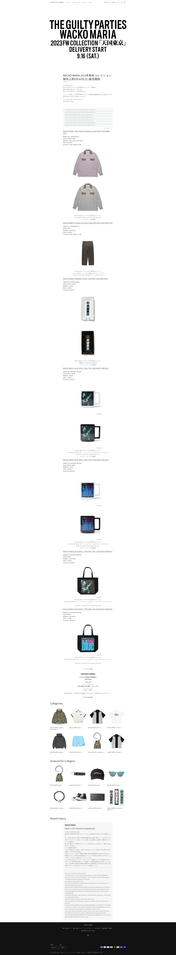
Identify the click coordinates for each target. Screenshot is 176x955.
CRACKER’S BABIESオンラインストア (98, 94)
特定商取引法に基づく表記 (98, 952)
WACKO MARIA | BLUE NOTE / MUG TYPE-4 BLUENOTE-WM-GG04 (79, 120)
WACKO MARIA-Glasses (113, 785)
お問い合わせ (98, 928)
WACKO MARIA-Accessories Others (114, 809)
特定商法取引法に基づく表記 (88, 930)
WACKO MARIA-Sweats (56, 752)
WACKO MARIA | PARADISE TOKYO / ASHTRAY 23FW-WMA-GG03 (79, 114)
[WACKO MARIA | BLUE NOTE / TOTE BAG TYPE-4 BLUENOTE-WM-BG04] (88, 655)
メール (90, 693)
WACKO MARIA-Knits (74, 727)
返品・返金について (77, 928)
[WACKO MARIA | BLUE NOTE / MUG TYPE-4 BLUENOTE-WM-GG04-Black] (88, 540)
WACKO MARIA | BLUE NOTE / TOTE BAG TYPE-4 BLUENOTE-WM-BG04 (80, 125)
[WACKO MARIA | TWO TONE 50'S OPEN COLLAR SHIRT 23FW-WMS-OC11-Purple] (88, 179)
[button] (74, 2)
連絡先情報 (104, 928)
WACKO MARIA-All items (114, 752)
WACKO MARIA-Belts (74, 785)
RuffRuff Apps (107, 128)
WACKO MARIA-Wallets (94, 808)
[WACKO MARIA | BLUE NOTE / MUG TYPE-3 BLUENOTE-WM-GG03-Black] (88, 448)
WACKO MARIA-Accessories (95, 752)
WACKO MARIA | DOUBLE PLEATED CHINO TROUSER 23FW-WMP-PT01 (80, 112)
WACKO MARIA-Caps (93, 785)
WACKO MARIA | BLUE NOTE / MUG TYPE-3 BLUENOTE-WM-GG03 (79, 117)
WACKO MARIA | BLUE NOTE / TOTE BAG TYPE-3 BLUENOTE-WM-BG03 (80, 122)
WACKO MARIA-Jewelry (56, 808)
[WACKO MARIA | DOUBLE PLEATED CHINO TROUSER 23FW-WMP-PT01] (88, 269)
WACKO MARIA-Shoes (75, 808)
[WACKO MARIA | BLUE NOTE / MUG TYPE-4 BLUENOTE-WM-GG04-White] (88, 506)
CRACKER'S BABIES (56, 952)
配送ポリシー (83, 952)
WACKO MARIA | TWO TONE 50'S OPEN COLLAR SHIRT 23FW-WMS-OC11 (81, 109)
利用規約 (110, 928)
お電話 (83, 693)
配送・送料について (67, 928)
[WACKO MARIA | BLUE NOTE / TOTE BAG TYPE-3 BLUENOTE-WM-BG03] (88, 597)
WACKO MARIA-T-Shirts (113, 727)
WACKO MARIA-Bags (55, 785)
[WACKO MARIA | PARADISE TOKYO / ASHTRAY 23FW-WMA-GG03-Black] (88, 359)
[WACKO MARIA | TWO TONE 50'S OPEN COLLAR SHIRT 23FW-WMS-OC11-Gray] (88, 213)
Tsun (112, 128)
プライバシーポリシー (88, 928)
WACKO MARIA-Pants (75, 752)
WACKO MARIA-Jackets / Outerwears (57, 728)
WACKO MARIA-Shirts (94, 727)
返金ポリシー (63, 952)
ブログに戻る (89, 669)
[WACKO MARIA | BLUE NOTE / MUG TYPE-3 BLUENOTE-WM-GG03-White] (88, 414)
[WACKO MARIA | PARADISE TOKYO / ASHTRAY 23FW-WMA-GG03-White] (88, 325)
